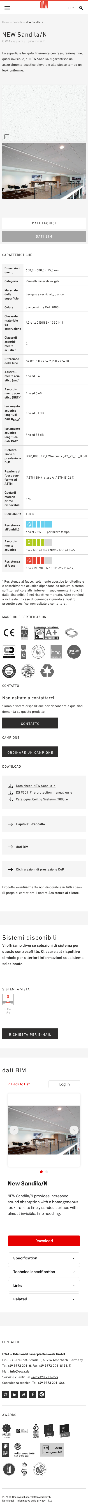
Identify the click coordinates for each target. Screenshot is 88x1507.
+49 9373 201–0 (19, 1365)
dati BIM (44, 236)
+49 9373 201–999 (44, 1377)
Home (5, 22)
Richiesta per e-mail (30, 1034)
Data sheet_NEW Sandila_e (36, 786)
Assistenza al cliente (64, 893)
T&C (50, 1500)
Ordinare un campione (30, 752)
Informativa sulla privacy (31, 1500)
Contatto (30, 724)
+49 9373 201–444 (51, 1383)
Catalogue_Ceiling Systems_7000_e (42, 799)
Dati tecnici (44, 223)
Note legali (8, 1500)
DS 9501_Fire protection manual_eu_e (44, 792)
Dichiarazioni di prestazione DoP (40, 869)
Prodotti (17, 22)
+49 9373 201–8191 (52, 1365)
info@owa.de (20, 1371)
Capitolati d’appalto (30, 824)
